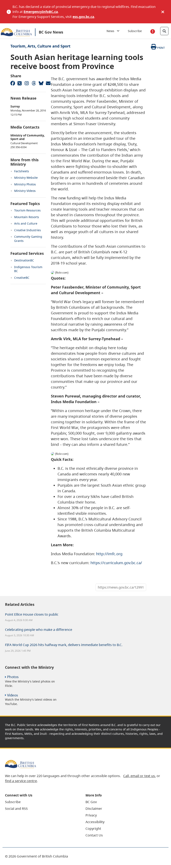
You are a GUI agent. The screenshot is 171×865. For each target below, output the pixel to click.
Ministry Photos (25, 184)
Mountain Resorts (26, 217)
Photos (13, 676)
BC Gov (91, 802)
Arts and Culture (25, 223)
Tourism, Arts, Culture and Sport (40, 46)
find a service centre (21, 781)
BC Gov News (51, 32)
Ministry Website (26, 178)
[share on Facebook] (12, 83)
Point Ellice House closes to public (31, 614)
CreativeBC (21, 278)
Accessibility (95, 822)
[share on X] (20, 83)
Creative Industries (27, 230)
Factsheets (21, 171)
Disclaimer (94, 808)
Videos (12, 695)
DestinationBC (24, 260)
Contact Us (94, 835)
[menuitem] (40, 801)
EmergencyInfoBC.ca (41, 11)
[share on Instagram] (27, 83)
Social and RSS (16, 808)
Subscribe (135, 31)
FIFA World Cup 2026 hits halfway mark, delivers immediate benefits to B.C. (63, 644)
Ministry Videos (25, 191)
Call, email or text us (139, 776)
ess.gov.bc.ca (83, 16)
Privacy (91, 815)
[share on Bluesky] (41, 83)
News (112, 31)
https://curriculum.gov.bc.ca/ (116, 562)
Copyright (93, 828)
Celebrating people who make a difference (38, 629)
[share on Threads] (34, 83)
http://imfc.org (109, 553)
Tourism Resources (27, 210)
